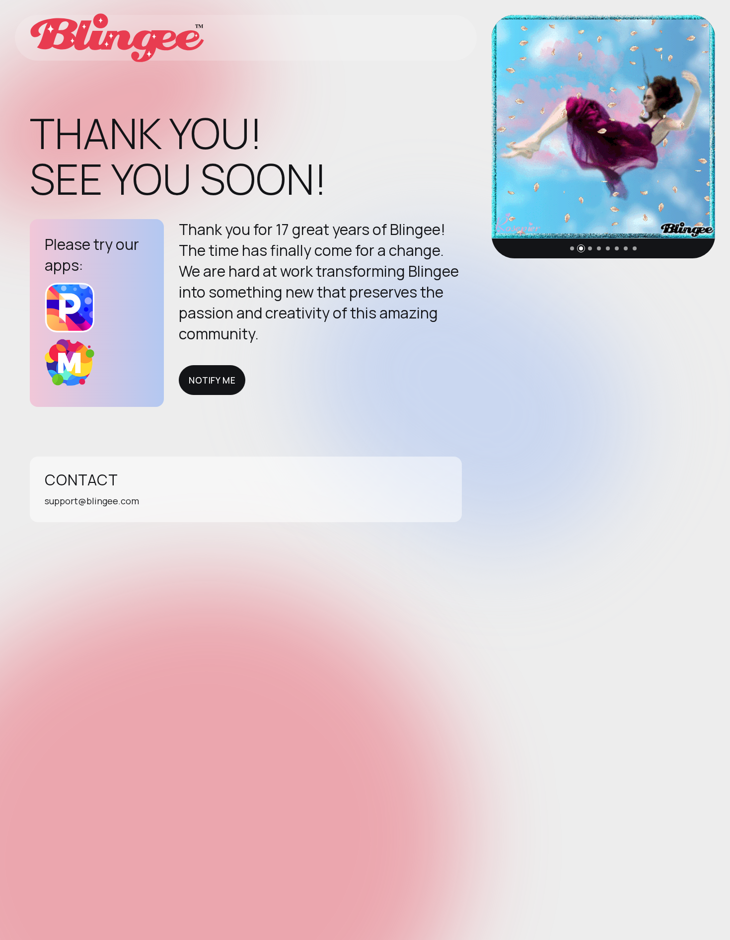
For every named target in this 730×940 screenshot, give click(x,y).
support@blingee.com (92, 501)
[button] (572, 248)
